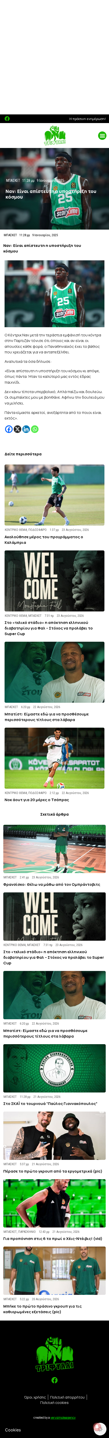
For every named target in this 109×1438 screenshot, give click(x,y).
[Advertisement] (54, 57)
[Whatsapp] (35, 429)
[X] (17, 429)
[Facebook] (7, 118)
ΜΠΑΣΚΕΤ (10, 235)
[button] (102, 135)
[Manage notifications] (97, 1427)
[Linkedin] (26, 429)
